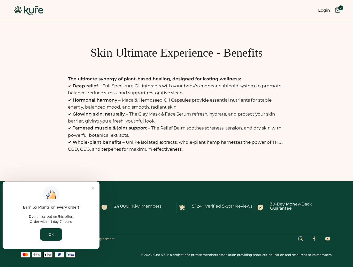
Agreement (106, 239)
